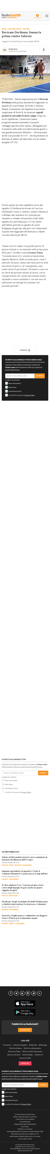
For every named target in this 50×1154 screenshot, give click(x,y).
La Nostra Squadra (20, 1045)
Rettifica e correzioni (25, 1129)
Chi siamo (7, 1045)
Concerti (5, 924)
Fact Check (25, 1127)
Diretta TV (39, 1055)
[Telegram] (33, 993)
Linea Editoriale (25, 1122)
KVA (31, 1151)
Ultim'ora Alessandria (32, 1048)
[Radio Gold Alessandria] (11, 15)
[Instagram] (28, 993)
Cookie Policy (30, 1114)
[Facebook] (10, 993)
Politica (5, 896)
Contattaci (25, 1063)
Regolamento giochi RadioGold (25, 1124)
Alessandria (27, 865)
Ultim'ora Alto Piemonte (32, 1051)
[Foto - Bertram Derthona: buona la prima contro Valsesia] (25, 74)
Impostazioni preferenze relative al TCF (25, 1134)
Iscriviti (39, 376)
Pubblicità (33, 1045)
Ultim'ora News (15, 1048)
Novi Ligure (13, 896)
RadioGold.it (31, 1145)
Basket (4, 29)
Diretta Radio (27, 1055)
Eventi (11, 865)
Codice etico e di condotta (25, 1119)
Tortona (26, 29)
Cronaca (5, 865)
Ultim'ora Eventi (13, 1055)
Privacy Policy (30, 395)
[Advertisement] (25, 174)
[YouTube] (22, 993)
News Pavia (12, 387)
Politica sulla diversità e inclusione (25, 1117)
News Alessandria (14, 383)
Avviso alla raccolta (25, 1139)
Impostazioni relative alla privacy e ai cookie (25, 1136)
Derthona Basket (15, 29)
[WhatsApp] (39, 993)
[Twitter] (16, 993)
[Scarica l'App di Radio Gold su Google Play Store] (25, 1012)
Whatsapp (43, 1045)
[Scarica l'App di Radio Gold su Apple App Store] (25, 1003)
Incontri (18, 865)
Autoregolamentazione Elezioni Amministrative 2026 (25, 1131)
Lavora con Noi (25, 1058)
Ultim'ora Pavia (14, 1051)
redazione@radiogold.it (33, 1149)
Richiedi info (25, 1030)
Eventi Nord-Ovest (14, 391)
